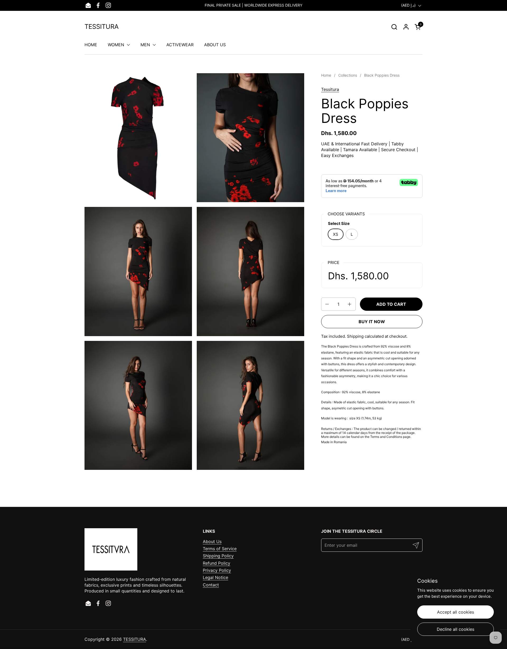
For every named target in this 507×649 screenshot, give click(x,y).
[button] (394, 27)
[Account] (406, 27)
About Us (212, 541)
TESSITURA (101, 27)
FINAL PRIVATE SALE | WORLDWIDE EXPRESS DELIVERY (253, 5)
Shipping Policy (218, 555)
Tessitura (330, 89)
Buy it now (372, 321)
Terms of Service (220, 548)
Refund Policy (216, 563)
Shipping (355, 336)
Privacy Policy (217, 570)
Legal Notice (215, 577)
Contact (211, 584)
